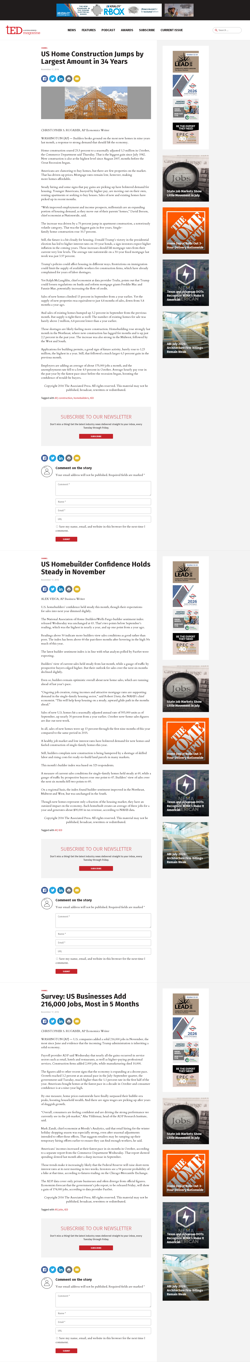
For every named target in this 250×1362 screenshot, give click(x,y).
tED (92, 398)
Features (89, 30)
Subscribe (147, 30)
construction (65, 398)
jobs (60, 1209)
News (72, 30)
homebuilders (81, 398)
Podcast (108, 30)
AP (56, 398)
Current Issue (172, 30)
